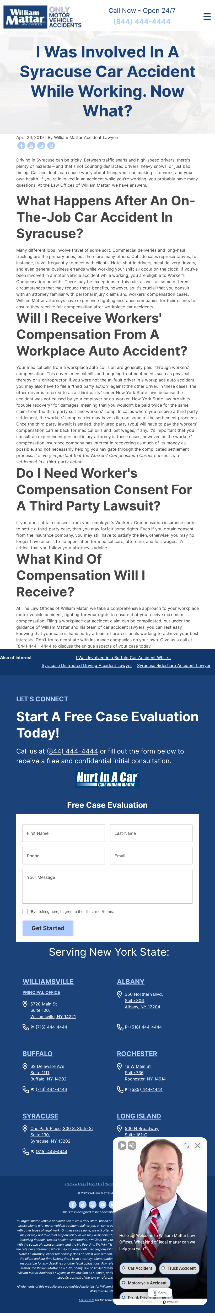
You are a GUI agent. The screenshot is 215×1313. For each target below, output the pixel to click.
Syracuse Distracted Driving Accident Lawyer (87, 665)
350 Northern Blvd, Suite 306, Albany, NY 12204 (144, 1000)
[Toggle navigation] (207, 17)
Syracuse (40, 1116)
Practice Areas (75, 1184)
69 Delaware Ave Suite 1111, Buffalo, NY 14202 (48, 1072)
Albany (130, 982)
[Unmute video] (122, 1145)
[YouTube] (102, 1205)
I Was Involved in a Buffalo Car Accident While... (123, 657)
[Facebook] (73, 1205)
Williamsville (48, 986)
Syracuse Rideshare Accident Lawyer (174, 665)
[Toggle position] (186, 1145)
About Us (95, 1184)
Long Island (139, 1116)
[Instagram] (92, 1205)
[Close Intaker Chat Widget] (198, 1145)
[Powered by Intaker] (170, 1302)
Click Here (86, 1300)
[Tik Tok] (83, 1205)
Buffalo (38, 1054)
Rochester (137, 1054)
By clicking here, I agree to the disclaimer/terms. (72, 911)
